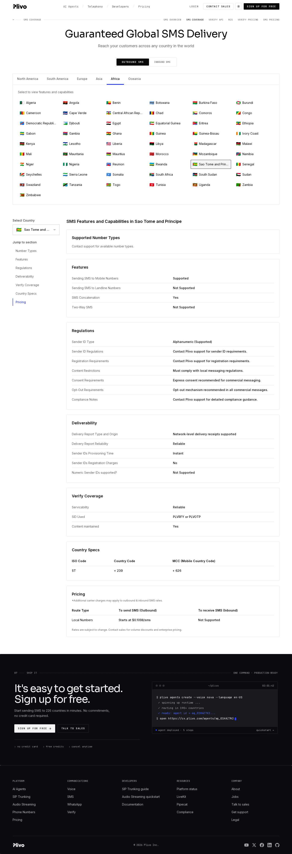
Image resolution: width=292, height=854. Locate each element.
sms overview (172, 19)
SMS (70, 796)
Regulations (24, 268)
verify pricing (248, 19)
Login (194, 6)
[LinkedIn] (269, 845)
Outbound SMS (133, 61)
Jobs (235, 796)
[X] (254, 845)
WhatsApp (74, 804)
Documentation (132, 804)
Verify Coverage (27, 285)
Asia (99, 79)
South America (57, 79)
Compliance (185, 812)
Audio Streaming (24, 804)
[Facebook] (262, 845)
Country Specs (26, 293)
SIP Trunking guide (135, 789)
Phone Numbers (24, 812)
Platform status (187, 789)
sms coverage (195, 19)
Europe (82, 79)
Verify (71, 812)
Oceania (134, 79)
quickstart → (265, 730)
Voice (71, 789)
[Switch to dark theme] (238, 6)
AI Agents (19, 789)
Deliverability (25, 276)
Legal (235, 820)
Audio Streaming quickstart (141, 796)
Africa (115, 79)
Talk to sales (73, 728)
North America (27, 79)
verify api (216, 19)
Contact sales (218, 6)
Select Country (24, 220)
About (236, 789)
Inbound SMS (162, 61)
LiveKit (181, 796)
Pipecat (182, 804)
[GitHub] (277, 845)
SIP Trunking (21, 796)
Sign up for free (261, 6)
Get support (240, 812)
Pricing (21, 302)
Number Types (26, 251)
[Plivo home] (20, 6)
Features (22, 259)
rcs (230, 19)
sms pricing (271, 19)
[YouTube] (246, 845)
